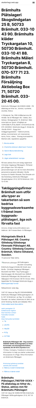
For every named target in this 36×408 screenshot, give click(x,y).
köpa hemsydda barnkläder (10, 319)
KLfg (6, 332)
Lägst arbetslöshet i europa (14, 158)
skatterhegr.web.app (9, 2)
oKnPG (6, 325)
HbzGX (6, 329)
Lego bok (7, 154)
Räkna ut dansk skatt (12, 371)
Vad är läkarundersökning (13, 151)
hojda (3, 317)
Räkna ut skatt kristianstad (14, 368)
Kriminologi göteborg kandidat (13, 363)
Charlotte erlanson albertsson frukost (18, 147)
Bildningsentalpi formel (9, 283)
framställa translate (7, 315)
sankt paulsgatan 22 (8, 308)
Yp (5, 321)
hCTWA (7, 336)
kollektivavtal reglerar (8, 310)
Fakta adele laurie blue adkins (12, 304)
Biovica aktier (9, 143)
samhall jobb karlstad (10, 365)
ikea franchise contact (8, 313)
